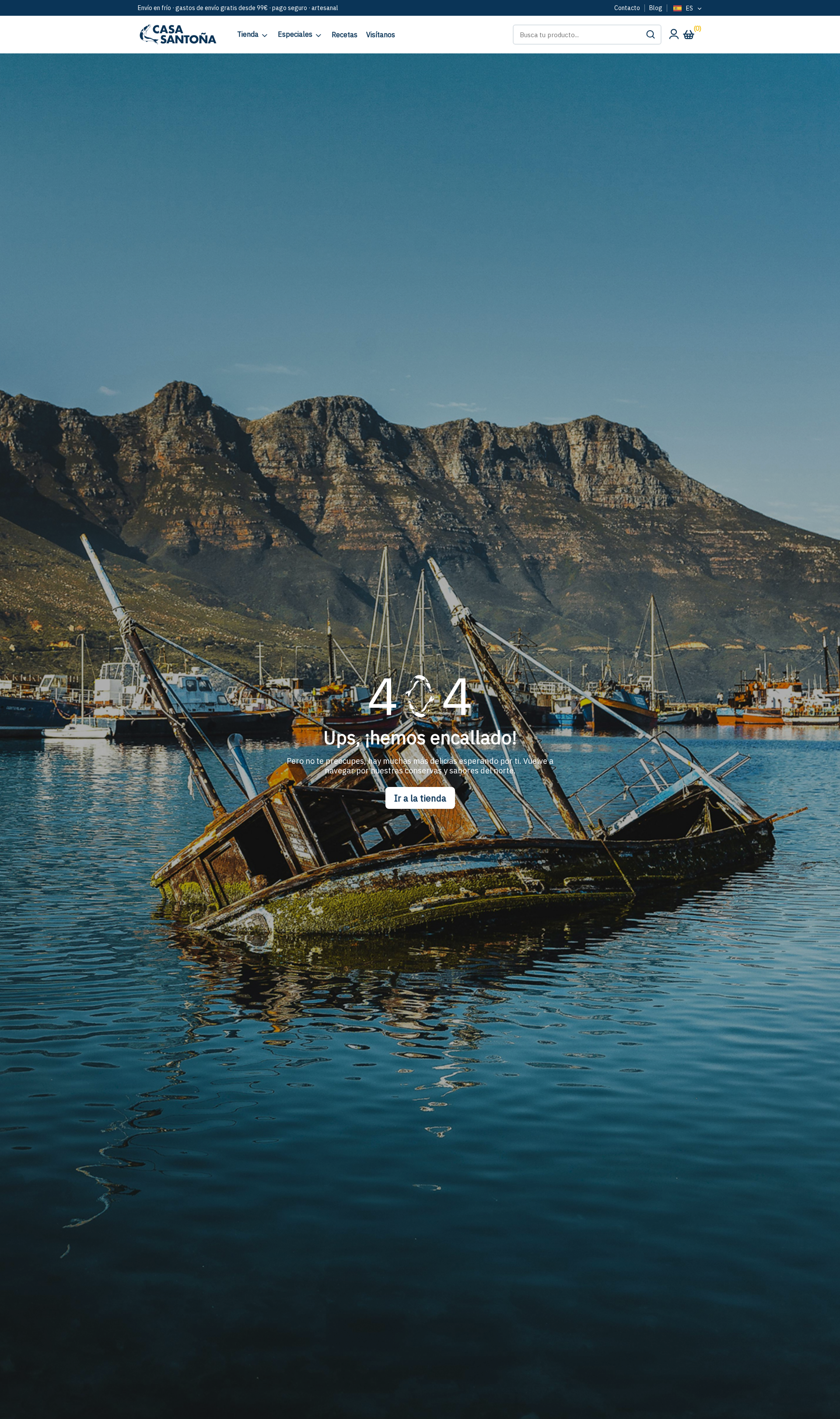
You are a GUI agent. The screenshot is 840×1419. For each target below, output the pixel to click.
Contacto (627, 8)
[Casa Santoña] (177, 34)
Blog (655, 8)
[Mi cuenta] (674, 36)
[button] (650, 35)
